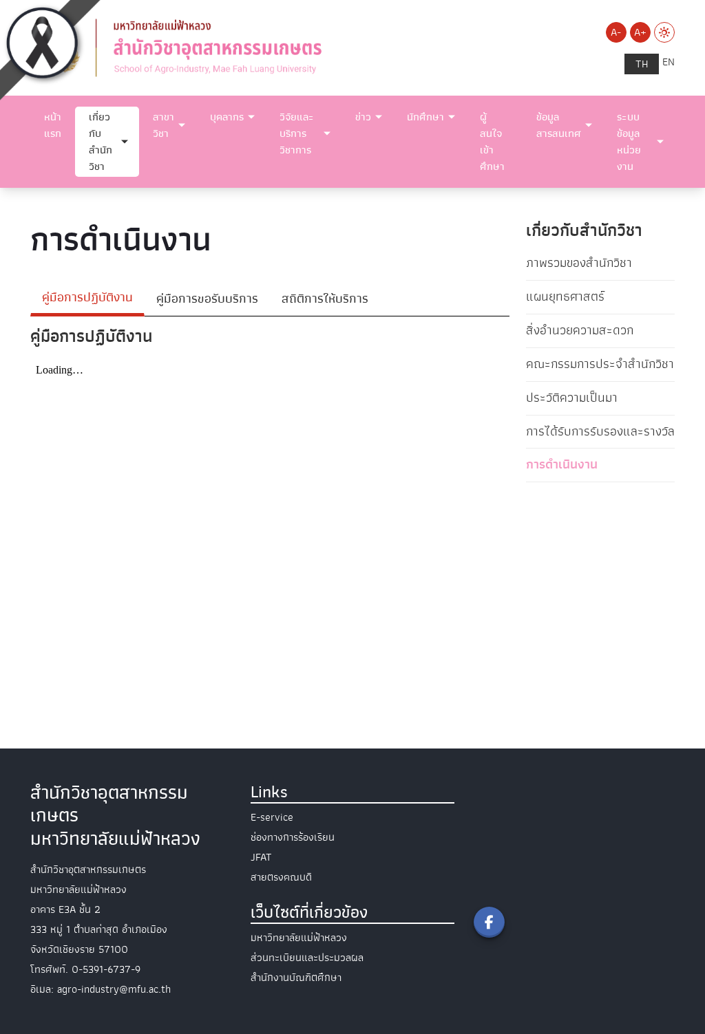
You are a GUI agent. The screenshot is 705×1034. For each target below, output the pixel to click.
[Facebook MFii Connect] (489, 922)
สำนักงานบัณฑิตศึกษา (296, 977)
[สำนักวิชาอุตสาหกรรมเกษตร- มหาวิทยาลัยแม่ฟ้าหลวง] (242, 47)
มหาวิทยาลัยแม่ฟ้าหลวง (299, 937)
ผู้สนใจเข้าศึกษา (492, 142)
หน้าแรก (52, 125)
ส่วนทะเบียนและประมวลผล (307, 957)
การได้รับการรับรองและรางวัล (600, 431)
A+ (640, 32)
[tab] (87, 298)
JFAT (261, 857)
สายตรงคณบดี (281, 877)
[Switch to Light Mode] (664, 32)
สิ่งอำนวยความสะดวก (579, 330)
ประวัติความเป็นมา (572, 397)
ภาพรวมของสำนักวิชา (579, 262)
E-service (272, 817)
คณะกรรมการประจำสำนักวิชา (600, 364)
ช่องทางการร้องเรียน (293, 837)
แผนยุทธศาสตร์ (565, 296)
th (641, 64)
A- (616, 32)
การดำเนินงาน (562, 465)
